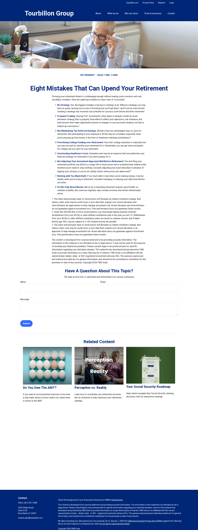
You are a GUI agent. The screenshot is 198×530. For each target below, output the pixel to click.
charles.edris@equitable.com (30, 518)
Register (161, 3)
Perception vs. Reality (90, 388)
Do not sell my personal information (115, 524)
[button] (98, 13)
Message (24, 299)
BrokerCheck (117, 500)
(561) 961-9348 (30, 503)
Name (23, 282)
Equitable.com (132, 3)
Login (171, 3)
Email (102, 282)
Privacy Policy (148, 3)
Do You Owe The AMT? (39, 388)
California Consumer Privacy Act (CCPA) (145, 521)
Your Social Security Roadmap (148, 387)
